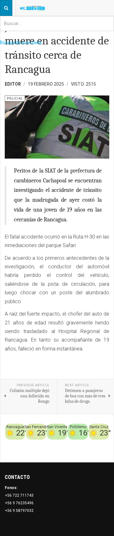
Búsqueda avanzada (20, 42)
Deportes (83, 443)
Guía (87, 451)
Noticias (100, 451)
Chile (68, 443)
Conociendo (50, 443)
